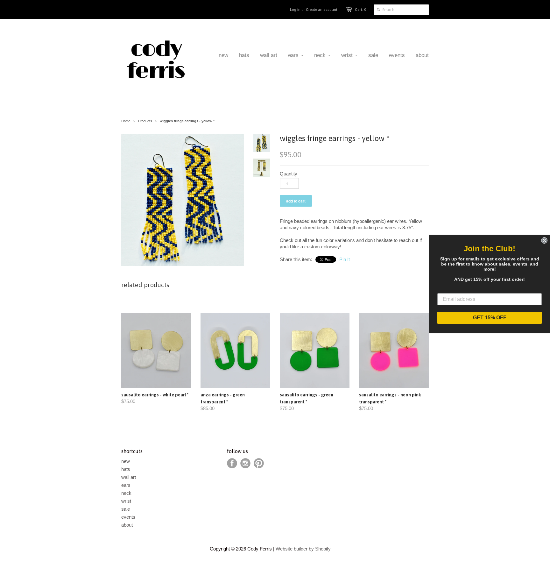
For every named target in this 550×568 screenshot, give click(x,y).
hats (125, 469)
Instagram (245, 463)
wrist (126, 501)
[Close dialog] (544, 240)
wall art (128, 477)
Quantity (288, 173)
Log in (295, 9)
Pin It (344, 259)
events (128, 517)
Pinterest (259, 463)
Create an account (321, 9)
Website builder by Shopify (303, 548)
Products (145, 121)
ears (125, 485)
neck (126, 493)
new (125, 461)
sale (125, 509)
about (127, 525)
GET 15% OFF (489, 317)
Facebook (232, 463)
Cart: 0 (360, 9)
